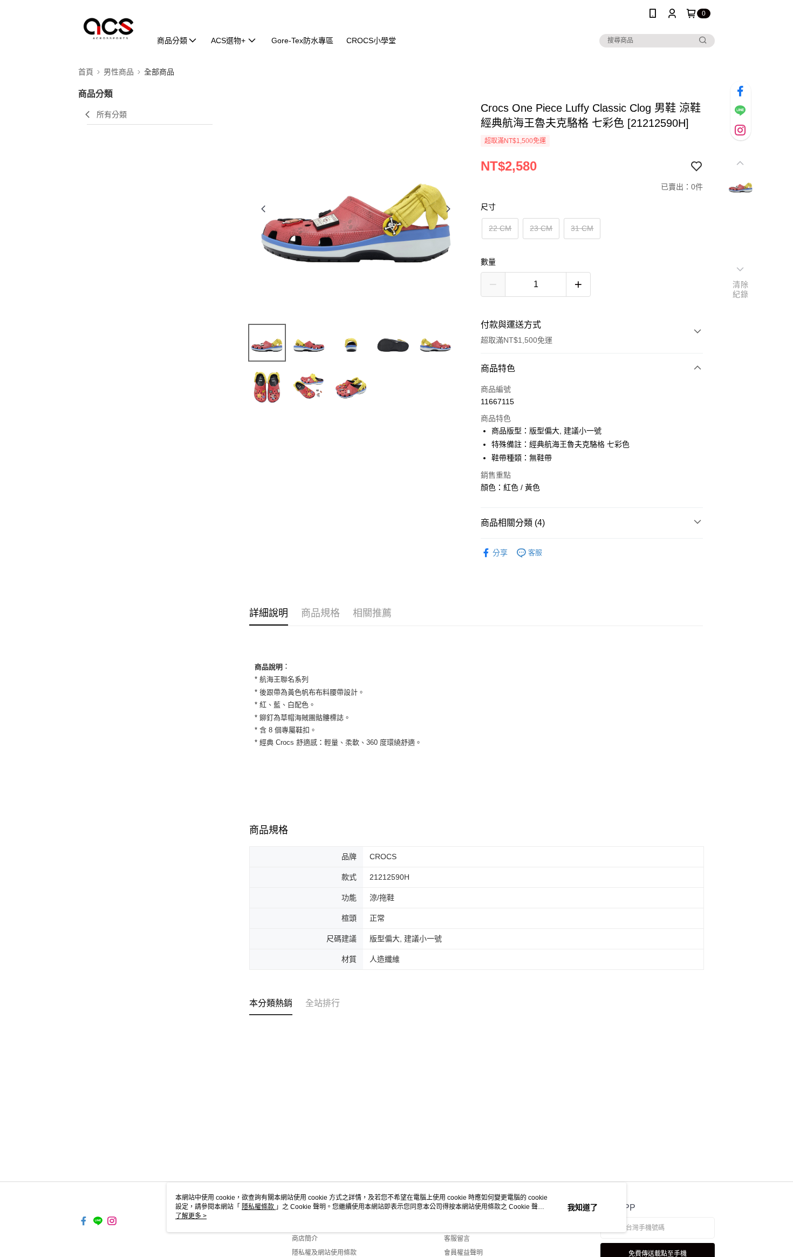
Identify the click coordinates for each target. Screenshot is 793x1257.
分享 (500, 552)
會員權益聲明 (463, 1252)
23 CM (541, 228)
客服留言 (457, 1238)
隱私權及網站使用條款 (324, 1252)
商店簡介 (305, 1238)
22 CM (500, 228)
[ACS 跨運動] (108, 28)
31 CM (582, 228)
